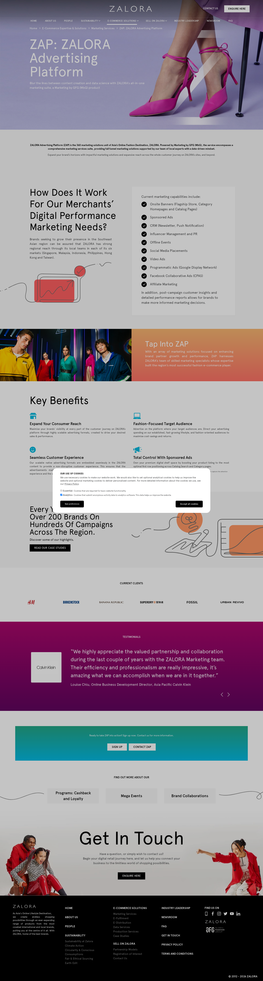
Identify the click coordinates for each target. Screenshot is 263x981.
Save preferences (72, 504)
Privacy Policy (72, 484)
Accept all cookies (189, 504)
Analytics (67, 495)
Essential (67, 490)
